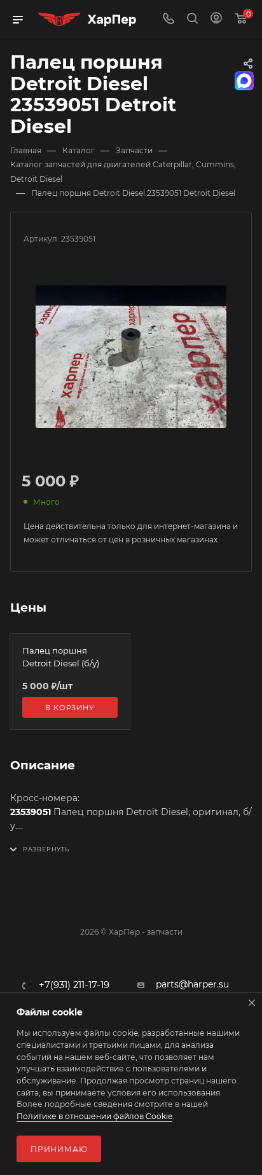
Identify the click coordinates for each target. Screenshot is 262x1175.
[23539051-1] (131, 356)
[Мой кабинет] (216, 19)
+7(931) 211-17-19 (74, 985)
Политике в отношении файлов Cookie (94, 1116)
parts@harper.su (192, 984)
